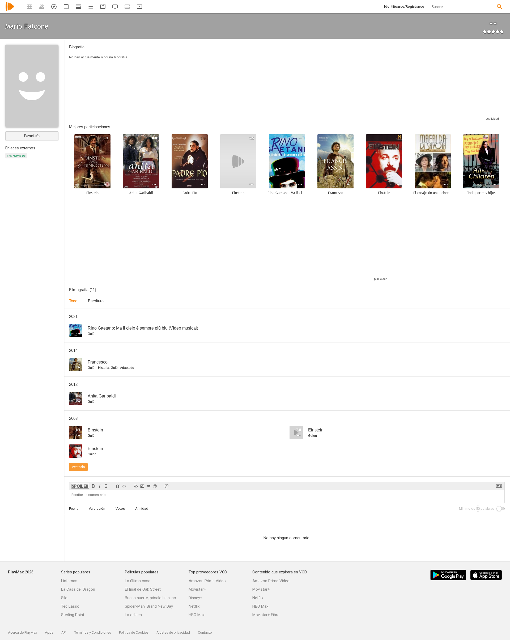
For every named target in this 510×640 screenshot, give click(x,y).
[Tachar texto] (106, 486)
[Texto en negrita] (93, 486)
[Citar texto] (117, 486)
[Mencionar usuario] (166, 486)
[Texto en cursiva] (99, 486)
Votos (120, 509)
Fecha (73, 509)
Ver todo (78, 467)
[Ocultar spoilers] (80, 486)
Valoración (97, 509)
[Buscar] (500, 7)
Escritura (96, 301)
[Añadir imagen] (142, 486)
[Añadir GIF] (148, 486)
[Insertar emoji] (155, 486)
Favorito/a (32, 136)
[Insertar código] (124, 486)
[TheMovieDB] (17, 159)
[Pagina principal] (9, 10)
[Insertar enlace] (136, 486)
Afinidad (141, 509)
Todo (73, 301)
